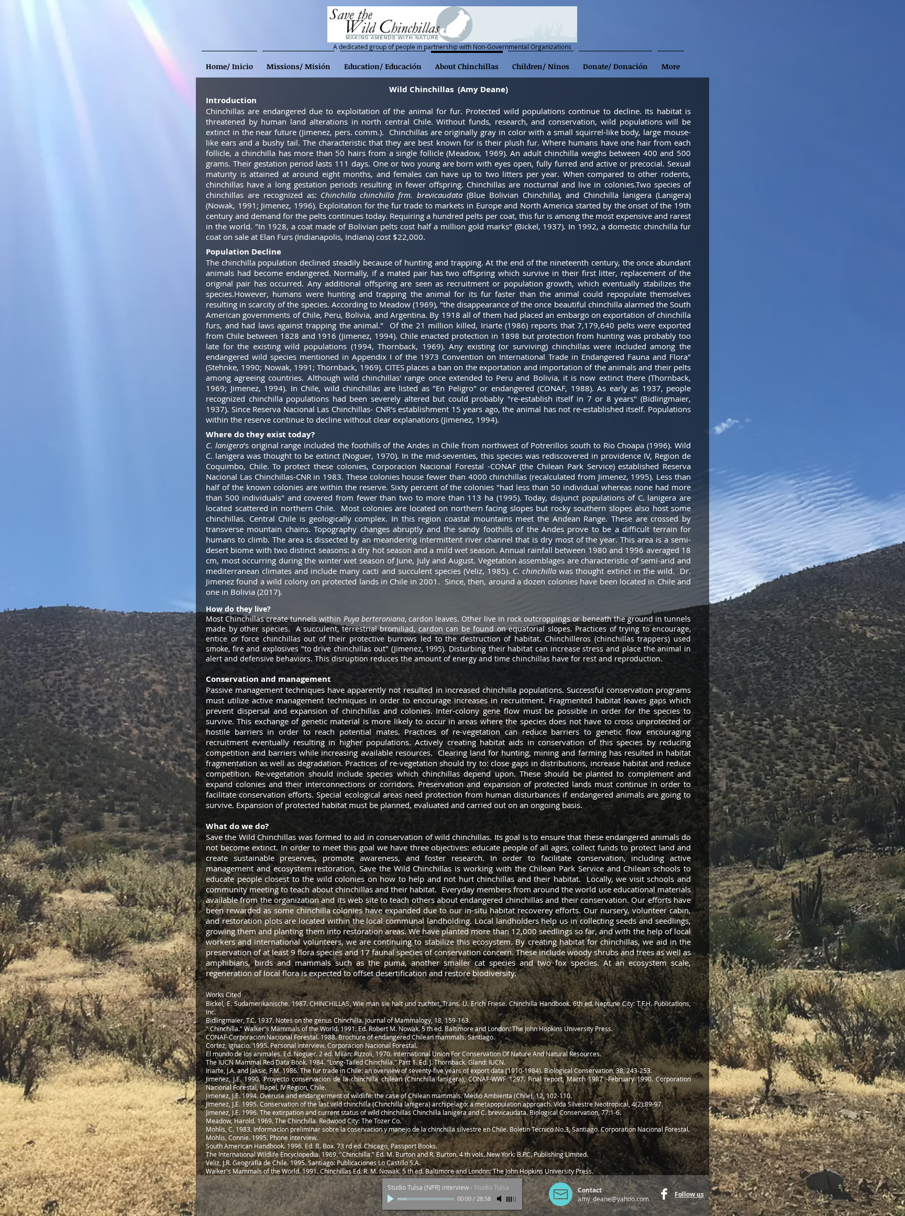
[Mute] (500, 1198)
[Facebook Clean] (664, 1194)
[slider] (511, 1199)
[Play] (392, 1199)
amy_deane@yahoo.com (613, 1199)
